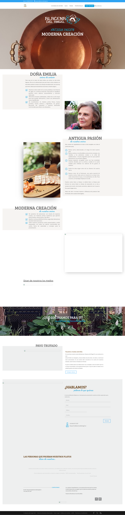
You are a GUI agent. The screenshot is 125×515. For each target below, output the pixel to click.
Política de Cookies (65, 513)
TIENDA (71, 6)
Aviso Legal (56, 513)
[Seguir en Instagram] (100, 499)
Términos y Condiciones (81, 513)
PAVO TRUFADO (89, 6)
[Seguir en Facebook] (96, 499)
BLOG (66, 6)
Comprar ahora (71, 372)
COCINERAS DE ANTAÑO (57, 6)
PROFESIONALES (79, 6)
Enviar (107, 421)
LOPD (72, 513)
